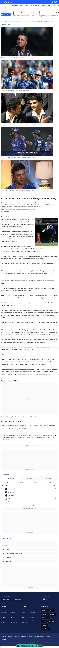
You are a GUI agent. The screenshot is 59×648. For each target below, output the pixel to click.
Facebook (6, 437)
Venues (54, 5)
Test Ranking (11, 478)
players (48, 5)
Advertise (3, 636)
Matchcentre (25, 622)
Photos (26, 5)
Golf (43, 617)
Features (13, 617)
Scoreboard (15, 5)
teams (43, 5)
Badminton (51, 614)
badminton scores (37, 435)
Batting (21, 482)
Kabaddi (44, 621)
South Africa (11, 492)
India (9, 498)
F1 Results (44, 435)
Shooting (51, 621)
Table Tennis (45, 629)
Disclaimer (23, 636)
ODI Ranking (29, 478)
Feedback (17, 636)
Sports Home (4, 21)
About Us (10, 636)
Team (7, 482)
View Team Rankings (29, 505)
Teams (4, 620)
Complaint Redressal (39, 636)
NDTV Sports (51, 435)
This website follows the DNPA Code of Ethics (17, 642)
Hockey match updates (26, 435)
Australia (10, 489)
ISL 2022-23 (25, 610)
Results (13, 612)
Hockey (44, 614)
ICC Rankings (8, 557)
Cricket (10, 435)
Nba (48, 617)
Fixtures (37, 5)
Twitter (19, 437)
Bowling (35, 482)
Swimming (44, 625)
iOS (9, 439)
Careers (48, 636)
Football (14, 435)
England (10, 501)
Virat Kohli (7, 549)
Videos (32, 5)
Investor (30, 636)
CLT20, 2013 (5, 5)
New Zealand (11, 495)
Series (12, 610)
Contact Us (3, 639)
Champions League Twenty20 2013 (15, 21)
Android (5, 439)
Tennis (51, 610)
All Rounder (50, 482)
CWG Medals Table (9, 545)
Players (13, 620)
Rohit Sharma (8, 561)
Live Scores (5, 610)
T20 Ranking (48, 478)
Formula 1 (44, 610)
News (21, 5)
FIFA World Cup (8, 541)
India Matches (5, 11)
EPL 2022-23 (34, 610)
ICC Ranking (14, 622)
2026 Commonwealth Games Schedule (13, 553)
